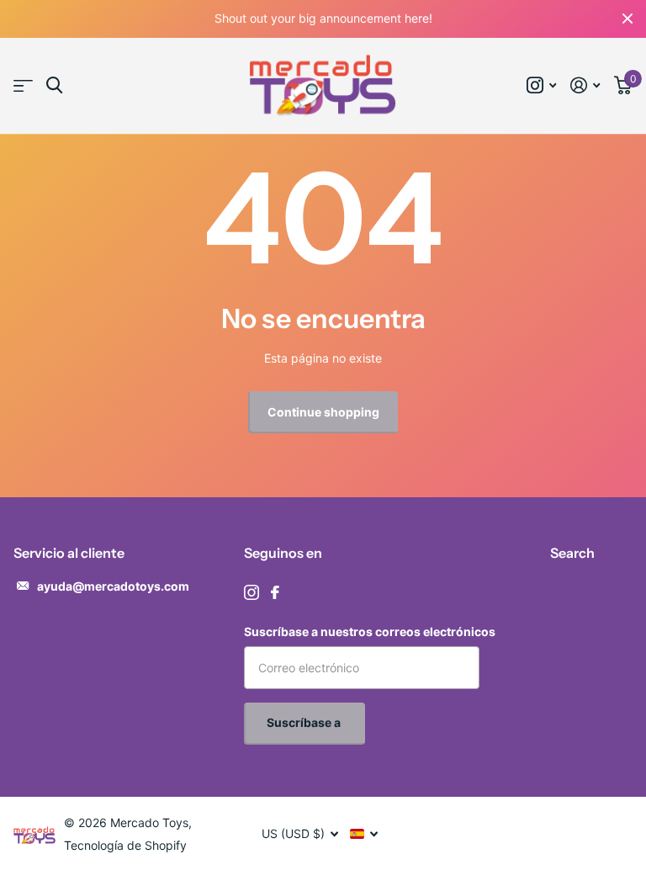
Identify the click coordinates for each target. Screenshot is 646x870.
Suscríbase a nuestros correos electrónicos (369, 631)
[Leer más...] (542, 85)
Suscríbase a (305, 722)
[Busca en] (54, 85)
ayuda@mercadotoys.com (113, 586)
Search (572, 552)
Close (627, 19)
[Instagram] (251, 592)
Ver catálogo (23, 86)
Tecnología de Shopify (125, 845)
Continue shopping (323, 412)
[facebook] (275, 592)
